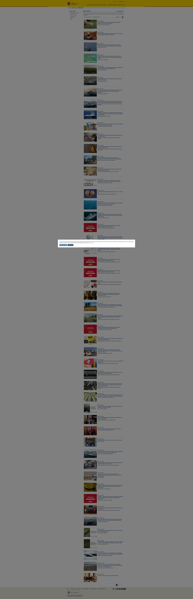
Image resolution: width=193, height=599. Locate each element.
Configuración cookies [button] (63, 245)
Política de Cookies (90, 242)
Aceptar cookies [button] (70, 245)
